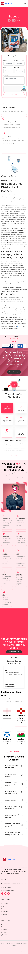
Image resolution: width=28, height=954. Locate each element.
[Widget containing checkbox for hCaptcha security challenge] (15, 89)
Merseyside (6, 909)
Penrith (5, 929)
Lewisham (5, 926)
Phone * (16, 67)
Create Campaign (14, 372)
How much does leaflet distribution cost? (12, 766)
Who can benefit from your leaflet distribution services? (13, 815)
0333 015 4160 (7, 887)
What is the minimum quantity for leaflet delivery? (11, 774)
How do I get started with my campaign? (12, 807)
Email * (5, 67)
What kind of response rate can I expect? (11, 799)
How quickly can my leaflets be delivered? (11, 792)
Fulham (5, 932)
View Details (14, 455)
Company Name (19, 60)
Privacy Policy (21, 951)
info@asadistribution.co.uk (10, 890)
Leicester (5, 924)
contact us (20, 326)
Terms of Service (9, 951)
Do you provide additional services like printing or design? (12, 834)
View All (4, 935)
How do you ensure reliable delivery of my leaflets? (11, 783)
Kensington (6, 911)
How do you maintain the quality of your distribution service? (13, 824)
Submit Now (14, 94)
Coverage (14, 20)
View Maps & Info (7, 719)
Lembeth (5, 903)
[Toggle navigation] (25, 3)
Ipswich (5, 906)
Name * (5, 60)
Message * (6, 75)
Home (9, 20)
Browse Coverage (14, 751)
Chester (5, 914)
